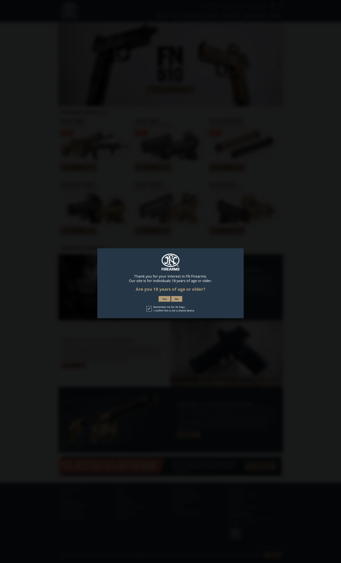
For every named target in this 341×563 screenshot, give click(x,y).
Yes (164, 299)
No (177, 299)
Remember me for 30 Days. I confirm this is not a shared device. (174, 308)
